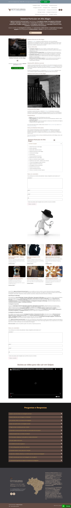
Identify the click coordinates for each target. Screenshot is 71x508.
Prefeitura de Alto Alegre (52, 124)
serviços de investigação (50, 70)
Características (32, 154)
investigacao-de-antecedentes (52, 9)
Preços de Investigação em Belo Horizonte (37, 162)
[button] (17, 60)
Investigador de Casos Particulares (36, 165)
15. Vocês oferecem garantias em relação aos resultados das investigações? (23, 460)
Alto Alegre (34, 41)
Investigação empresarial (37, 7)
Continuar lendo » (11, 263)
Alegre (40, 70)
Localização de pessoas (53, 5)
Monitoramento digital (41, 9)
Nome (28, 190)
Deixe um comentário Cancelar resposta (37, 159)
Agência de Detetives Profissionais (36, 163)
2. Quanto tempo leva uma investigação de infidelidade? (20, 417)
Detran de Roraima (32, 136)
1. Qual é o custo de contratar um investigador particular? (20, 413)
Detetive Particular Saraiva (35, 166)
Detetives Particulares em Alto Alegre (36, 151)
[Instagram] (61, 10)
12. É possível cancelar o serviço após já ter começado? (20, 450)
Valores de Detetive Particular (35, 168)
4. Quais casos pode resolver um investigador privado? (19, 423)
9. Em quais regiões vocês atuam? (15, 440)
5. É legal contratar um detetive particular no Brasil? (19, 427)
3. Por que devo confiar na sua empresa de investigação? (20, 420)
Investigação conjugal (36, 5)
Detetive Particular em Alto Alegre (36, 146)
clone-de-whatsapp (44, 5)
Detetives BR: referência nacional (35, 149)
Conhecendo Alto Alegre (34, 153)
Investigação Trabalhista (53, 14)
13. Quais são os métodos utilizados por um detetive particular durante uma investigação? (26, 453)
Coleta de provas (54, 7)
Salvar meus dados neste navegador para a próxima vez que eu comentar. (42, 201)
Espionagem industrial (41, 12)
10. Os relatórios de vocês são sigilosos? (17, 443)
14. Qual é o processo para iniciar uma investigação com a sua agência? (23, 457)
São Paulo (52, 66)
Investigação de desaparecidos (51, 12)
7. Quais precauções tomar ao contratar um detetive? (19, 433)
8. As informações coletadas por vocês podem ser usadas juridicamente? (23, 437)
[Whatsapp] (59, 10)
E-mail (9, 348)
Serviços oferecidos (33, 148)
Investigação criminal (46, 7)
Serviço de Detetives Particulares (35, 156)
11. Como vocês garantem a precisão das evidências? (19, 447)
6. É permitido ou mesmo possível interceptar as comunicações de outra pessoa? (25, 430)
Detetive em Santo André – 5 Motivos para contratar (39, 160)
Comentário (29, 177)
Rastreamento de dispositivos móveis (41, 14)
